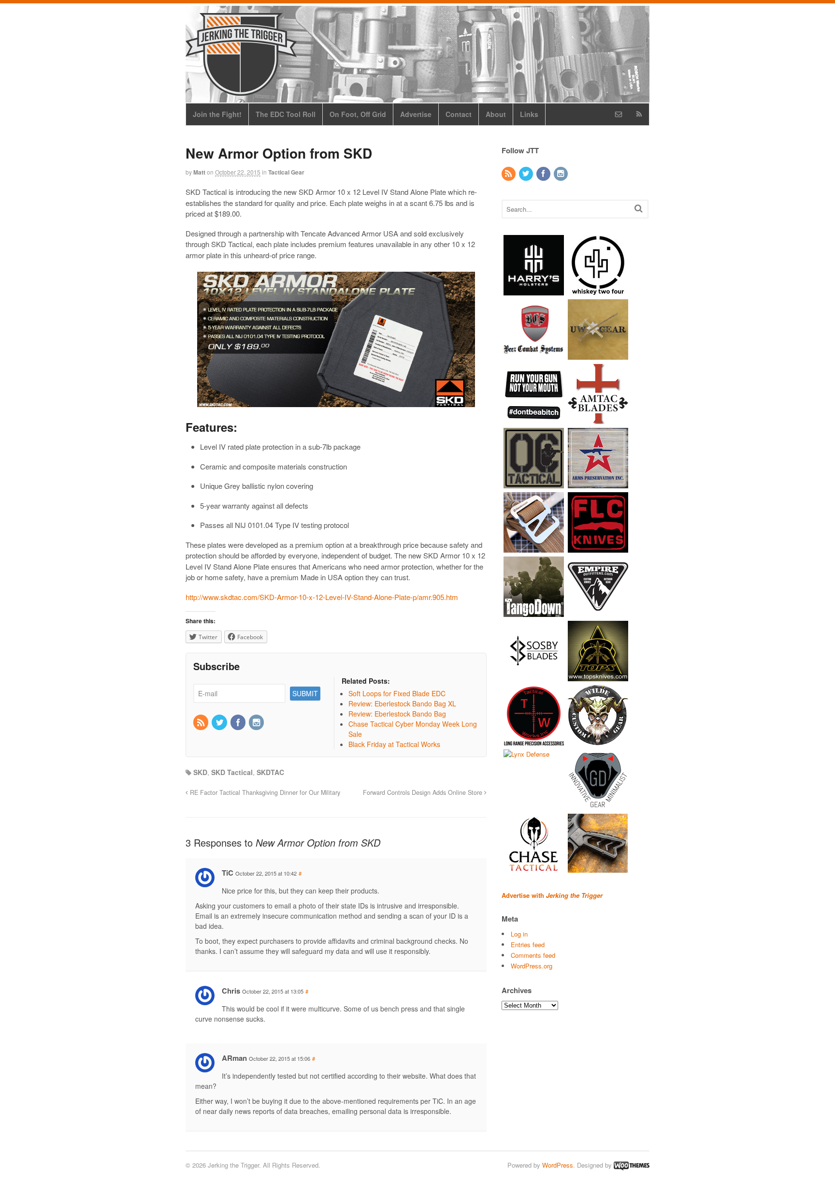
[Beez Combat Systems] (534, 354)
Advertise (416, 114)
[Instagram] (257, 723)
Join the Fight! (217, 114)
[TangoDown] (534, 611)
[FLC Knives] (598, 547)
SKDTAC (270, 772)
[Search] (638, 208)
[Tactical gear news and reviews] (241, 90)
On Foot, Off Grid (358, 114)
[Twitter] (220, 723)
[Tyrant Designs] (598, 869)
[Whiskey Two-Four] (598, 290)
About (496, 114)
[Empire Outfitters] (598, 611)
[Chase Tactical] (534, 869)
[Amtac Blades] (598, 419)
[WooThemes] (631, 1165)
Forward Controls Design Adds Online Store (423, 792)
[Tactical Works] (534, 740)
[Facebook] (238, 723)
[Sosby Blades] (534, 676)
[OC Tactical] (534, 483)
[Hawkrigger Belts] (534, 547)
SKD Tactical (232, 772)
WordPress (557, 1165)
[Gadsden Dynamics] (598, 804)
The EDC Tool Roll (286, 114)
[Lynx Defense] (526, 754)
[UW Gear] (598, 354)
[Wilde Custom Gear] (598, 740)
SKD (200, 772)
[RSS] (201, 723)
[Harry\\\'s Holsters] (534, 290)
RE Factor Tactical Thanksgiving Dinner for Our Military (264, 792)
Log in (519, 933)
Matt (199, 172)
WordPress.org (531, 965)
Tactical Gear (286, 172)
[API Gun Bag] (598, 483)
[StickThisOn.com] (534, 419)
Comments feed (533, 955)
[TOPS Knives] (598, 676)
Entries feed (528, 944)
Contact (459, 114)
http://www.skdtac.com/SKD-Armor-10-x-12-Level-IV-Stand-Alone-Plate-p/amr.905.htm (322, 597)
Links (529, 114)
